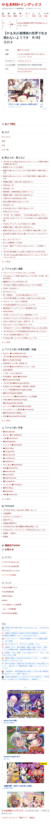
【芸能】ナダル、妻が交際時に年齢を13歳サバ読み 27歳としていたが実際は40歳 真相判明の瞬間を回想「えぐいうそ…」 (25, 648)
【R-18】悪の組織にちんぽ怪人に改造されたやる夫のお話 (24, 252)
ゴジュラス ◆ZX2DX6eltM (12, 445)
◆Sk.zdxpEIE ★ (9, 481)
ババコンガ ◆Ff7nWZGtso (12, 485)
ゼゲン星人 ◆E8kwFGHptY (13, 465)
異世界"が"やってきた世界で (13, 167)
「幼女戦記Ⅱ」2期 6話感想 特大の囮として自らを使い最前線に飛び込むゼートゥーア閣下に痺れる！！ (25, 672)
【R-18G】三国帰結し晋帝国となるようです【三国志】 (23, 285)
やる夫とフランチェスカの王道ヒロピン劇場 (19, 224)
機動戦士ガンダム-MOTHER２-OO (15, 282)
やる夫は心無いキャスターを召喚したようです (20, 338)
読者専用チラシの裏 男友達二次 (15, 363)
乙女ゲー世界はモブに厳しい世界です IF (18, 321)
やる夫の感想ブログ (9, 587)
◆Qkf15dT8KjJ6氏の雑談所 (12, 393)
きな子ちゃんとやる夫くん (12, 517)
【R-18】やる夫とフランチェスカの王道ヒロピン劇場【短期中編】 (25, 219)
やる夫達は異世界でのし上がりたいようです (19, 305)
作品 (9, 16)
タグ (21, 16)
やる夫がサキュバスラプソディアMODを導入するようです (24, 530)
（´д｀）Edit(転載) (9, 609)
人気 (40, 16)
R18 (3, 145)
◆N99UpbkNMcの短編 (11, 380)
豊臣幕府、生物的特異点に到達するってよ (18, 192)
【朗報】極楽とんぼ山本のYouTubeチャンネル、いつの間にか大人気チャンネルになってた (25, 659)
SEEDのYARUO (8, 311)
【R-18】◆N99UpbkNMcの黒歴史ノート (18, 357)
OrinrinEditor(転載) (9, 613)
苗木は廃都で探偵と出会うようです (16, 202)
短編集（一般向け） (10, 533)
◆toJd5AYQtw (8, 491)
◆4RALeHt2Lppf (9, 471)
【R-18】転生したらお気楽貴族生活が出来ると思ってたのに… (25, 331)
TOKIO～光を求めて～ (11, 288)
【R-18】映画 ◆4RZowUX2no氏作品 (16, 383)
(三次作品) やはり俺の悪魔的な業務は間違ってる (20, 526)
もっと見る (6, 261)
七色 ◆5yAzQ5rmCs (10, 438)
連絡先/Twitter (12, 545)
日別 (3, 16)
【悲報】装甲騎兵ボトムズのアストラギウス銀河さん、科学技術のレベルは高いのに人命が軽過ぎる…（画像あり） (25, 678)
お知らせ (9, 549)
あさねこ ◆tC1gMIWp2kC (12, 435)
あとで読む (10, 123)
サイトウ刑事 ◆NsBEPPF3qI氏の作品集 (17, 390)
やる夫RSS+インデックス (22, 4)
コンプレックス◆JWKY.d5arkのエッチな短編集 (20, 396)
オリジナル (6, 137)
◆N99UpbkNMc (9, 432)
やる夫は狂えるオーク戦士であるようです (18, 208)
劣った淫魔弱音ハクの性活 (12, 243)
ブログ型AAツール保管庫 (11, 604)
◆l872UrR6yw (8, 488)
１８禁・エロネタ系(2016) (12, 373)
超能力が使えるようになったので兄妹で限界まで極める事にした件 (25, 172)
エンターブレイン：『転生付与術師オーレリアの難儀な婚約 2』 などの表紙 (25, 640)
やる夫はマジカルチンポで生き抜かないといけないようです (25, 318)
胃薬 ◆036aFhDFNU (10, 468)
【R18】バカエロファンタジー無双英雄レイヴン (20, 315)
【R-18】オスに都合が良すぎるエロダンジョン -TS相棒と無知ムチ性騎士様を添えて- (26, 163)
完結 (3, 141)
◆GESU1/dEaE (23, 50)
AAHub (4, 600)
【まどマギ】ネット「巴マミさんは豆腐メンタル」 (22, 644)
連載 (15, 16)
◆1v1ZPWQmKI (9, 458)
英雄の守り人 (8, 520)
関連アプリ (23, 817)
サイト (27, 14)
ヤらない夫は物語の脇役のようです (16, 335)
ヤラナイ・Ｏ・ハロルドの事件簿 (15, 301)
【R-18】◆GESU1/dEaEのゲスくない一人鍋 (19, 367)
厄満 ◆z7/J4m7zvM (10, 494)
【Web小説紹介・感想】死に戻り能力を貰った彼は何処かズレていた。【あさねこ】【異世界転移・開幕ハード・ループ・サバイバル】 (25, 666)
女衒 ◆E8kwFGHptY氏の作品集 (14, 416)
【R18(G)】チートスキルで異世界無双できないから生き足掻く (25, 328)
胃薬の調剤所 (8, 370)
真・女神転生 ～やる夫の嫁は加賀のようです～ (20, 295)
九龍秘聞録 (7, 513)
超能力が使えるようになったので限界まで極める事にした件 (25, 230)
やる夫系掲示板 (8, 591)
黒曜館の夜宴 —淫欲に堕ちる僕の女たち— (18, 182)
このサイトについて (9, 817)
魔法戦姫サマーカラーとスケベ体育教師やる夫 (20, 308)
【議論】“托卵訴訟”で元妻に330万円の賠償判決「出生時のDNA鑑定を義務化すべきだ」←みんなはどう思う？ (24, 634)
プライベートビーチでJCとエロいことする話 (19, 273)
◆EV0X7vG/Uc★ (9, 455)
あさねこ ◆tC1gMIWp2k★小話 (14, 353)
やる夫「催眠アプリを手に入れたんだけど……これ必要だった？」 (24, 247)
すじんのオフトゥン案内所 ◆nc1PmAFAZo (18, 410)
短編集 (5, 536)
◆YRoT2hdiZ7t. (8, 475)
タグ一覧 (5, 149)
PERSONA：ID (8, 185)
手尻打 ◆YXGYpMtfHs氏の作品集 (15, 400)
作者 (34, 16)
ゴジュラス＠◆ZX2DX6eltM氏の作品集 (17, 406)
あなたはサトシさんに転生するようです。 (18, 325)
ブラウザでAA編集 (9, 575)
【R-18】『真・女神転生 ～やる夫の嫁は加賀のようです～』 (25, 215)
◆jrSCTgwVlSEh (9, 452)
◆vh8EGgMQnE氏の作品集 (13, 403)
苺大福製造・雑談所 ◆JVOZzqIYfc (15, 377)
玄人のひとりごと (9, 292)
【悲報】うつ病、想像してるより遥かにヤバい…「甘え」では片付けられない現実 (25, 654)
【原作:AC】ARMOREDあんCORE (15, 198)
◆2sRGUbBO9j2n (9, 442)
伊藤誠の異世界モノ (10, 523)
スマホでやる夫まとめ (10, 562)
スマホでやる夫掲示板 (10, 566)
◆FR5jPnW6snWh (9, 478)
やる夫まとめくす (24, 61)
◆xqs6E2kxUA (8, 461)
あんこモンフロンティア (12, 239)
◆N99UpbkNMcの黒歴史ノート (14, 413)
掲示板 (46, 14)
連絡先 (32, 817)
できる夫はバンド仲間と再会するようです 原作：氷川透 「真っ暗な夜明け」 (26, 277)
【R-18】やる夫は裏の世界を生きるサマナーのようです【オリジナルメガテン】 (25, 256)
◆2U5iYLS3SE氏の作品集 (12, 360)
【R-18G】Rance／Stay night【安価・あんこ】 (20, 510)
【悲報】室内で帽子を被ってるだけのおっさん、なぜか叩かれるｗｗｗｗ (25, 629)
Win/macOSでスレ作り (11, 570)
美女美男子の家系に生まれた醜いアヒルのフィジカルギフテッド (25, 235)
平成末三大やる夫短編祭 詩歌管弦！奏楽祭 (19, 386)
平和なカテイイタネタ (11, 212)
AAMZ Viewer (7, 596)
